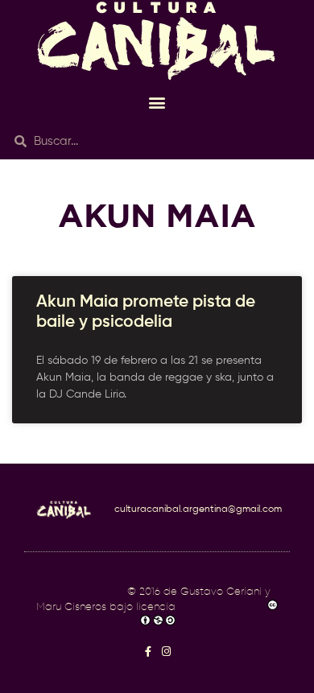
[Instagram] (166, 651)
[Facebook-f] (148, 651)
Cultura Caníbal (84, 592)
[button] (157, 102)
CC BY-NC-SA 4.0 (222, 607)
